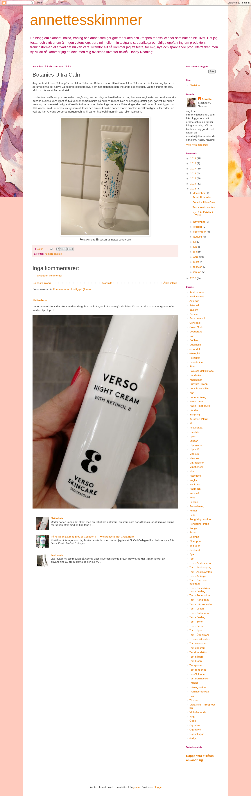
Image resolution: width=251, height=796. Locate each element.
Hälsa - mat (196, 401)
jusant (136, 787)
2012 (193, 278)
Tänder (193, 700)
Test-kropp (195, 660)
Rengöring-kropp (199, 523)
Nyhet (192, 497)
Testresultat (57, 555)
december (199, 192)
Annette (207, 98)
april (196, 256)
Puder (192, 514)
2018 (193, 163)
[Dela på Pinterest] (71, 249)
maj (195, 251)
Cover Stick (196, 327)
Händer (193, 410)
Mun (192, 471)
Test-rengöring (197, 669)
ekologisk (194, 353)
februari (198, 266)
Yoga (192, 716)
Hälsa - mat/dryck (199, 405)
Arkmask (194, 305)
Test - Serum (196, 626)
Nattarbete (40, 300)
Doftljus (193, 340)
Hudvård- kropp (198, 383)
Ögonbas (194, 725)
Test (191, 558)
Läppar (193, 440)
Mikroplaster (196, 462)
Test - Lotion (196, 608)
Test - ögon (195, 630)
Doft (191, 335)
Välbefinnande (197, 712)
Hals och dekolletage (201, 370)
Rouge (193, 528)
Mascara (194, 458)
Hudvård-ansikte (53, 254)
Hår (191, 392)
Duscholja (195, 344)
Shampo (194, 536)
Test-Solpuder (197, 674)
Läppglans (195, 445)
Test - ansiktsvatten (204, 207)
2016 (193, 173)
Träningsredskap (199, 691)
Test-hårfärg (196, 656)
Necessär (194, 493)
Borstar (193, 314)
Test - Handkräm (199, 599)
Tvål (191, 695)
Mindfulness (196, 466)
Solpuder (194, 545)
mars (196, 261)
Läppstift (194, 449)
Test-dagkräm (197, 647)
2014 (193, 183)
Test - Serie (196, 621)
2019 (193, 158)
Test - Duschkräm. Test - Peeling (200, 590)
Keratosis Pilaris (198, 418)
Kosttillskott (195, 427)
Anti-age (194, 300)
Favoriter (194, 357)
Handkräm (195, 375)
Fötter (192, 366)
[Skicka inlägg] (51, 249)
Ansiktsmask (196, 292)
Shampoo (195, 541)
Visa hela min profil (197, 144)
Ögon (192, 720)
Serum (193, 532)
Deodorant (195, 331)
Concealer (195, 322)
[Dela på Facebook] (68, 249)
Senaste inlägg (42, 282)
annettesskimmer (86, 20)
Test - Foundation (199, 595)
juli (195, 241)
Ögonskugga (196, 733)
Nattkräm (194, 484)
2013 (193, 188)
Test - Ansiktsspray (200, 567)
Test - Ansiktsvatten (200, 571)
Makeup (194, 453)
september (200, 231)
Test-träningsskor (199, 678)
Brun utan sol (197, 318)
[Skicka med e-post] (58, 249)
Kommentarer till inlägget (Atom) (72, 289)
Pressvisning (196, 506)
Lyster (192, 436)
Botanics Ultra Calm (204, 202)
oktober (198, 226)
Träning (193, 682)
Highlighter (195, 379)
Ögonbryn (195, 729)
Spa (191, 554)
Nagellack (195, 475)
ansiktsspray (196, 296)
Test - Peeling (197, 617)
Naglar (193, 480)
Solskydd (194, 550)
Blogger (158, 787)
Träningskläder (198, 687)
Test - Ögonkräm (199, 634)
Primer (193, 510)
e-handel (194, 349)
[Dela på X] (65, 249)
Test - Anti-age (197, 576)
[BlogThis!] (61, 249)
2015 (193, 178)
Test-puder (195, 665)
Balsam (193, 309)
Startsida (107, 282)
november (199, 221)
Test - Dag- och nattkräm (198, 582)
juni (195, 246)
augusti (197, 236)
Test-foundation (198, 652)
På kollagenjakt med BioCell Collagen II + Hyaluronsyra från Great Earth (93, 536)
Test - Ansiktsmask (200, 563)
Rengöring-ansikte (200, 519)
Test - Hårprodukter (200, 604)
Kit (190, 423)
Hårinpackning (197, 397)
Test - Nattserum (199, 613)
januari (197, 271)
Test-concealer (198, 643)
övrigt (192, 738)
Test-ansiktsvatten (199, 639)
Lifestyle (194, 431)
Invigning (194, 414)
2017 (193, 168)
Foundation (196, 362)
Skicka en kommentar (49, 275)
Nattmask (194, 488)
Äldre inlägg (170, 282)
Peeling (193, 501)
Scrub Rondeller (202, 197)
